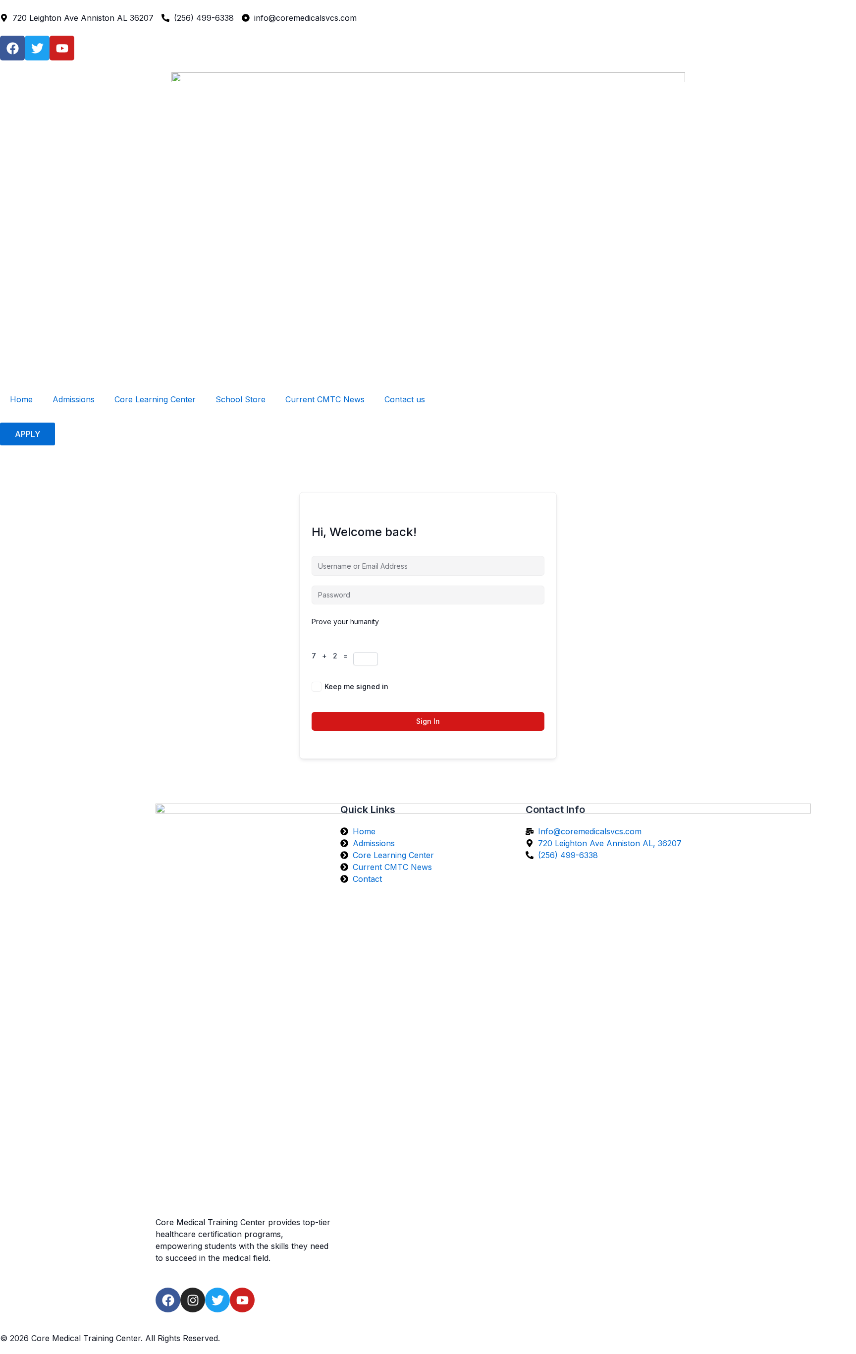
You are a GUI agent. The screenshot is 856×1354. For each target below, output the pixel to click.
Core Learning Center (155, 399)
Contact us (404, 399)
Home (21, 399)
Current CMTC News (325, 399)
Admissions (74, 399)
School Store (240, 399)
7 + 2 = (332, 655)
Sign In (428, 721)
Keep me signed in (356, 686)
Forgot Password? (513, 686)
